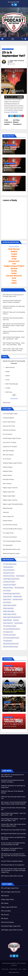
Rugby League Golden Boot (9, 907)
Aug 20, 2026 (8, 672)
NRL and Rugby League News (9, 888)
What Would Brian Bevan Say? (11, 549)
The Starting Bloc (8, 545)
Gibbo (14, 283)
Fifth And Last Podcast (9, 430)
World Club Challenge (7, 922)
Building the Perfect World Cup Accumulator (13, 833)
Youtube (8, 388)
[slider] (21, 96)
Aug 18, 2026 (8, 706)
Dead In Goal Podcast (9, 422)
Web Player (9, 392)
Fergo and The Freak (9, 426)
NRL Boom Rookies (8, 450)
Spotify (7, 371)
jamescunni (14, 261)
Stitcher (8, 375)
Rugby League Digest (9, 496)
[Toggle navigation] (13, 39)
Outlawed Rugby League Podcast (12, 463)
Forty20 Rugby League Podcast (12, 438)
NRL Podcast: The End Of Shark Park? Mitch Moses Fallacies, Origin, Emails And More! (14, 325)
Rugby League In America (10, 500)
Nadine (14, 251)
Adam (14, 256)
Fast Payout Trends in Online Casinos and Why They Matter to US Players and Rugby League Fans (13, 870)
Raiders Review (7, 475)
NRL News (7, 771)
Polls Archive (6, 402)
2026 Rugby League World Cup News (12, 930)
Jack (14, 278)
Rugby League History (7, 899)
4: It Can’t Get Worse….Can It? (11, 185)
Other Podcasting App (12, 384)
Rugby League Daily (8, 491)
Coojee (14, 254)
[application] (14, 97)
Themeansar (14, 965)
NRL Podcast (5, 895)
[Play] (6, 97)
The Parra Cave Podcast (10, 537)
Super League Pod (8, 516)
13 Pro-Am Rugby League (10, 413)
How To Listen (5, 969)
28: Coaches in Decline (8, 122)
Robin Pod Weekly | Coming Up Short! (13, 669)
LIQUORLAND (14, 112)
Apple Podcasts (10, 367)
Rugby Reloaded (7, 508)
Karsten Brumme (14, 276)
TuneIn (7, 379)
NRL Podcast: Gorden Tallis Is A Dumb (12, 876)
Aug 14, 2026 (8, 724)
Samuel (14, 268)
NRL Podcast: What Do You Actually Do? (12, 865)
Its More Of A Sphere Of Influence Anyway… (13, 687)
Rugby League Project (14, 266)
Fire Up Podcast (7, 434)
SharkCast (6, 512)
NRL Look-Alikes (6, 911)
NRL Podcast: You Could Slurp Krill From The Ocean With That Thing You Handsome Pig (13, 855)
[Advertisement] (14, 751)
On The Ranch (7, 459)
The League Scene (8, 533)
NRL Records (5, 914)
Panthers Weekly (7, 467)
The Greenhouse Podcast (10, 524)
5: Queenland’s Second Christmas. (12, 166)
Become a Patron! (14, 246)
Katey (14, 273)
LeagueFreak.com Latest (13, 290)
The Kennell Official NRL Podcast (12, 528)
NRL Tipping (4, 903)
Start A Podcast (13, 969)
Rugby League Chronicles (10, 487)
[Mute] (18, 97)
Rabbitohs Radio (7, 471)
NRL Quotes (4, 918)
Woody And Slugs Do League (11, 553)
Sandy (14, 271)
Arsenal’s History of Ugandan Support (12, 861)
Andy (14, 259)
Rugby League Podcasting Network (13, 504)
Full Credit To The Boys (7, 49)
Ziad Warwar (14, 249)
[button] (22, 38)
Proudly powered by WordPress (9, 963)
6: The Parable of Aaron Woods (11, 148)
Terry (14, 280)
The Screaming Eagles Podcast (12, 541)
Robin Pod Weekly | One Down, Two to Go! (13, 721)
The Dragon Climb (12, 704)
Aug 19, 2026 (8, 689)
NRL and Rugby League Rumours (10, 892)
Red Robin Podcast (8, 479)
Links (20, 969)
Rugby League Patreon (14, 972)
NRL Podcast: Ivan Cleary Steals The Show (13, 829)
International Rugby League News (10, 926)
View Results (14, 398)
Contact (24, 969)
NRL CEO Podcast (8, 454)
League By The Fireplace (10, 446)
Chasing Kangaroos (8, 417)
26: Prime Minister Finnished (16, 122)
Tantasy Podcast (7, 520)
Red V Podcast (7, 483)
